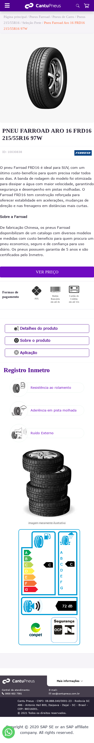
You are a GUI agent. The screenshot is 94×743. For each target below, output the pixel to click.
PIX (37, 298)
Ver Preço (47, 272)
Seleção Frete (31, 23)
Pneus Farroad (39, 17)
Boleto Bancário (55, 299)
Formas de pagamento (10, 294)
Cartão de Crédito (74, 299)
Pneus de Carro (63, 17)
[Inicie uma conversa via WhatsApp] (8, 732)
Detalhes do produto (38, 328)
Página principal (15, 17)
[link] (43, 6)
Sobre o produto (34, 340)
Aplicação (28, 353)
